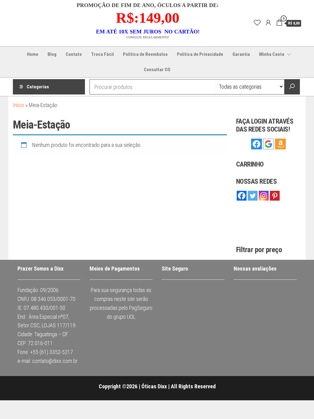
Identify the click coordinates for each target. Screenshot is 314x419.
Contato (74, 54)
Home (32, 54)
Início (18, 105)
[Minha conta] (268, 22)
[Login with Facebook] (256, 144)
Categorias (38, 87)
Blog (52, 54)
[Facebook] (242, 196)
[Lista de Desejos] (257, 22)
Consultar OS (157, 69)
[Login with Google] (268, 144)
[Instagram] (264, 196)
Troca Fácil (102, 54)
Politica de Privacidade (200, 54)
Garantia (241, 54)
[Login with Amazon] (280, 144)
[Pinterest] (275, 196)
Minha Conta (271, 54)
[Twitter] (253, 196)
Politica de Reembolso (145, 54)
